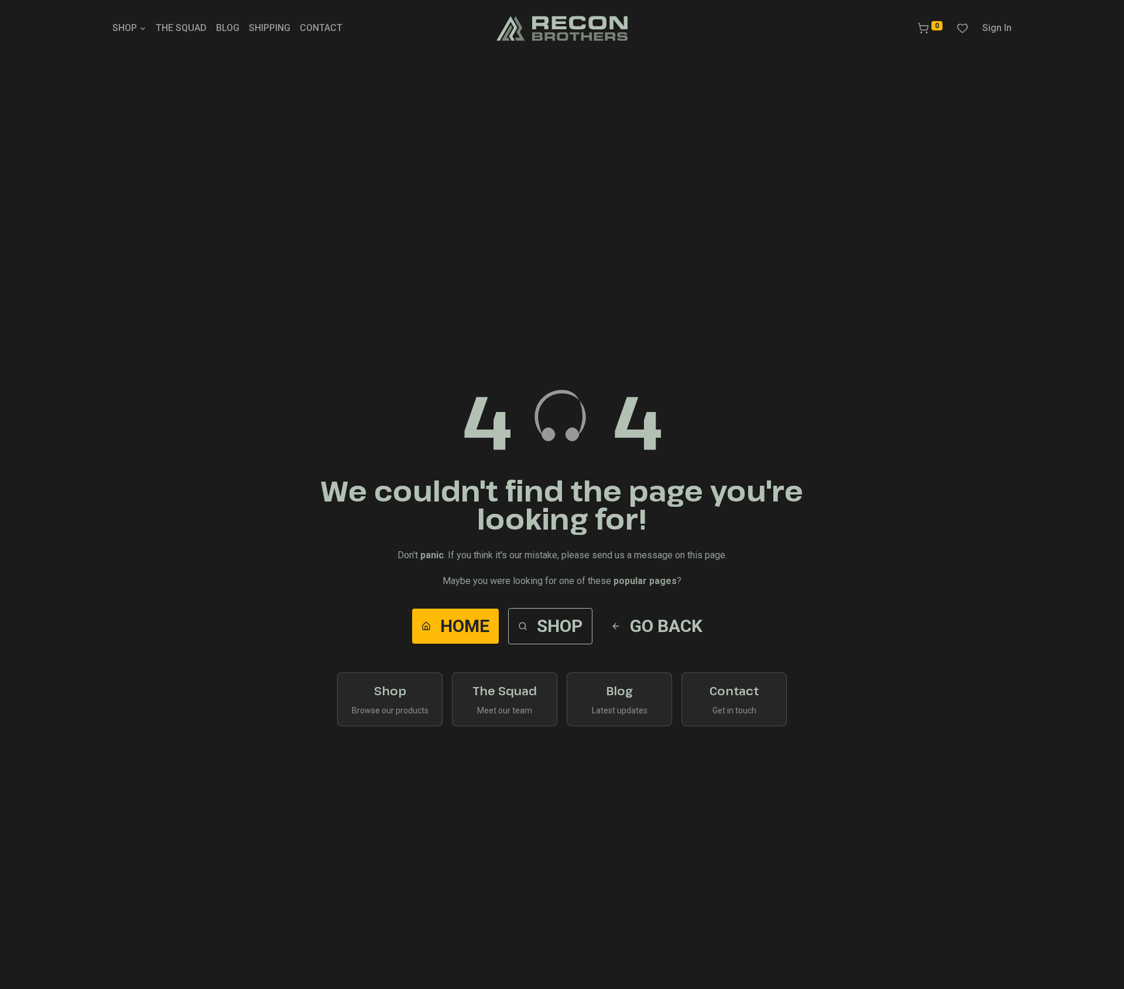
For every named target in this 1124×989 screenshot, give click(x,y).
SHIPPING (269, 27)
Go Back (666, 626)
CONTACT (321, 27)
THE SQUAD (181, 27)
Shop (559, 626)
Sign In (997, 27)
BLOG (227, 27)
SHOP (124, 27)
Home (464, 626)
